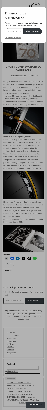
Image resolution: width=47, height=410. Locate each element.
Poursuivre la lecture (13, 38)
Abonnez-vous (32, 31)
